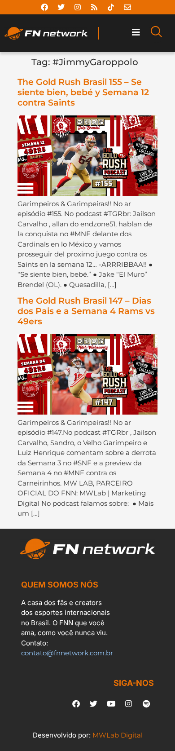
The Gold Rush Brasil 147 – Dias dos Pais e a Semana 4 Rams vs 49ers (86, 311)
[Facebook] (44, 7)
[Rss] (94, 7)
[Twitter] (61, 7)
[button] (136, 32)
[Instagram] (77, 7)
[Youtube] (111, 703)
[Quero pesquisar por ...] (156, 33)
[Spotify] (146, 703)
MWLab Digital (117, 735)
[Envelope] (127, 7)
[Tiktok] (111, 7)
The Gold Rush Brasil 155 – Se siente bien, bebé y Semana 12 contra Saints (83, 92)
